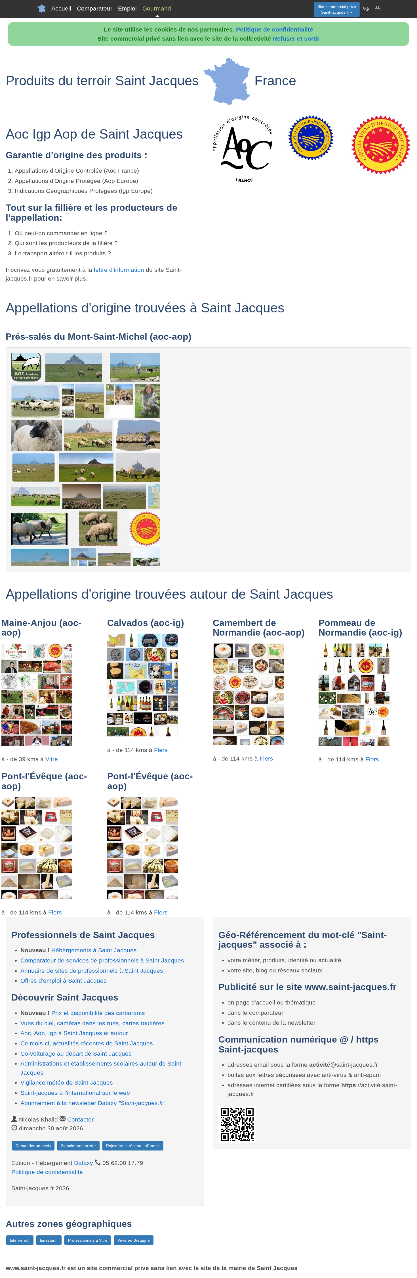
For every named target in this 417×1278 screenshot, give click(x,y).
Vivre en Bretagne (133, 1240)
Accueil (61, 8)
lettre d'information (120, 269)
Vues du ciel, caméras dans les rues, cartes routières (92, 1023)
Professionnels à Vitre (87, 1240)
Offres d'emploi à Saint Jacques (63, 980)
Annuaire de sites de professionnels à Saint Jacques (91, 970)
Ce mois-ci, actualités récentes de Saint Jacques (86, 1043)
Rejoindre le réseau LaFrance (133, 1145)
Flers (161, 750)
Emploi (127, 8)
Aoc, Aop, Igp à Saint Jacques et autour (74, 1033)
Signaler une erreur (78, 1145)
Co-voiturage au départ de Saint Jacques (76, 1053)
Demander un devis (33, 1145)
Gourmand (156, 8)
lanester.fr (49, 1240)
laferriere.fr (20, 1240)
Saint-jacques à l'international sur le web (75, 1092)
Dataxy (83, 1163)
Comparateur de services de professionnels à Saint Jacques (102, 960)
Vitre (51, 759)
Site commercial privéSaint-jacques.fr (336, 9)
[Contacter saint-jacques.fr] (377, 8)
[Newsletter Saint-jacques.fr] (366, 8)
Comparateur (94, 8)
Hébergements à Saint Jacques (94, 950)
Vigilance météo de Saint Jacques (66, 1082)
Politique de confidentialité (274, 29)
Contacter (80, 1119)
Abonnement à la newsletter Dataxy (92, 1103)
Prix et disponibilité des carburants (98, 1013)
